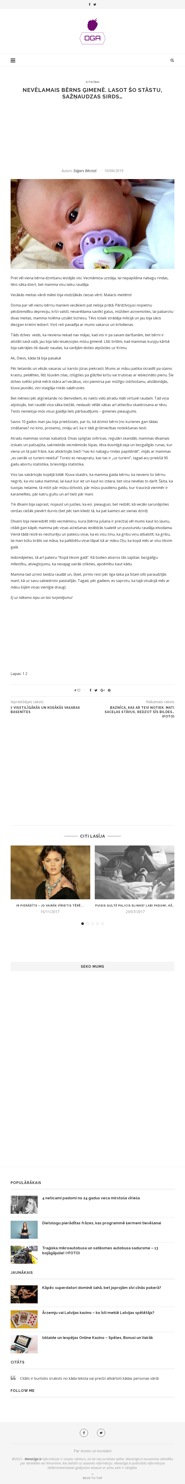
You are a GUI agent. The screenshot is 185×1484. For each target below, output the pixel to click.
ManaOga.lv (33, 1459)
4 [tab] (97, 923)
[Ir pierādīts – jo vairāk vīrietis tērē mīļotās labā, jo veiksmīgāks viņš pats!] (49, 872)
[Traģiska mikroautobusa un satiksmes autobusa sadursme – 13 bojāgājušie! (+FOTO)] (24, 1255)
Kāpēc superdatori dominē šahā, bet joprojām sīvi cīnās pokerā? (101, 1288)
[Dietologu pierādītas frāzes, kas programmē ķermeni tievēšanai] (24, 1230)
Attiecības (92, 81)
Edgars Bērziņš (85, 170)
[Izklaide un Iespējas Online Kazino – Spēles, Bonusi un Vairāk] (24, 1344)
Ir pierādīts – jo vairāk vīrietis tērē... (49, 905)
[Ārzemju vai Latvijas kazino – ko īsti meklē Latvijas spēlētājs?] (24, 1319)
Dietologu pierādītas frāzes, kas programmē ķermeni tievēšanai (101, 1223)
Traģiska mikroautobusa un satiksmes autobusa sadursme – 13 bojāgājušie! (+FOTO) (100, 1250)
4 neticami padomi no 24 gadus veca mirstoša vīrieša (91, 1198)
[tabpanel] (49, 879)
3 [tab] (92, 923)
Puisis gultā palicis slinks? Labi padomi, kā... (135, 905)
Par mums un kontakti (92, 1450)
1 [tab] (82, 923)
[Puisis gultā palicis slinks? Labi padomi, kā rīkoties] (135, 872)
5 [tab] (102, 923)
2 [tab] (87, 923)
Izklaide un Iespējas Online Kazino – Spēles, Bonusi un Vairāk (97, 1338)
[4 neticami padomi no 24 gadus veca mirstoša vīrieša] (24, 1205)
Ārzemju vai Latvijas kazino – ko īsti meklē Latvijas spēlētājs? (98, 1313)
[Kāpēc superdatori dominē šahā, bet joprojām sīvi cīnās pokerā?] (24, 1294)
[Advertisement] (92, 134)
